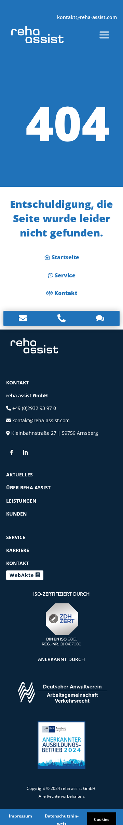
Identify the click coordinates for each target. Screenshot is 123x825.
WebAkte (22, 575)
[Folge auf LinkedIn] (25, 452)
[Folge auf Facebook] (11, 452)
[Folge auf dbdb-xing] (38, 452)
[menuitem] (37, 34)
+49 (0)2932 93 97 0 (33, 408)
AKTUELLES (19, 474)
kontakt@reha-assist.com (87, 17)
